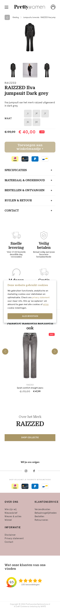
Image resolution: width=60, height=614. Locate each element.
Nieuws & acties (13, 516)
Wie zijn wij (10, 509)
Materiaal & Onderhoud (25, 180)
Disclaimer (10, 534)
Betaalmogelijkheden (46, 512)
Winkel (8, 520)
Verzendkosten (42, 509)
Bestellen (39, 516)
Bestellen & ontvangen (25, 190)
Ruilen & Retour (18, 200)
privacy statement (41, 297)
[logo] (29, 7)
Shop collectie (30, 437)
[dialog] (30, 301)
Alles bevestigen (30, 316)
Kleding (16, 17)
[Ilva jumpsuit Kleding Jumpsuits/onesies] (30, 37)
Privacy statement (14, 538)
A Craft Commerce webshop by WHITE (30, 606)
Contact (12, 210)
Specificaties (16, 170)
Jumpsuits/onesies (31, 17)
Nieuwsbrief (11, 512)
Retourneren (41, 520)
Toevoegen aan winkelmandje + (29, 147)
